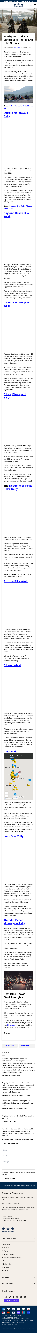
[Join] (33, 1203)
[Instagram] (17, 1297)
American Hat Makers (10, 1315)
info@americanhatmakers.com (12, 1218)
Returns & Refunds (8, 1254)
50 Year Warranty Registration (11, 1257)
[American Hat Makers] (18, 5)
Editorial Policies (16, 1320)
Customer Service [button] (10, 1238)
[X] (6, 1297)
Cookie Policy (24, 1319)
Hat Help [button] (5, 1277)
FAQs (3, 1261)
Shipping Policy (6, 1264)
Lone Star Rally (13, 836)
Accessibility (6, 1244)
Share (8, 1033)
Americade (10, 751)
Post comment (10, 1178)
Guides (4, 1185)
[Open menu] (3, 5)
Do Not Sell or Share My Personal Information (14, 1328)
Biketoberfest (12, 665)
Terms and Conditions (9, 1324)
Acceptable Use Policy (10, 1317)
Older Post (10, 1046)
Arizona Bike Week (16, 581)
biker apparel (12, 1025)
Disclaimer (5, 1320)
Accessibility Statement (10, 1319)
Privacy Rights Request (10, 1322)
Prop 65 (22, 1322)
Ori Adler (17, 48)
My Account (5, 1251)
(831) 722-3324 (7, 1216)
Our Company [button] (7, 1284)
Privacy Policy (6, 1210)
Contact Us (5, 1248)
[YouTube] (25, 1297)
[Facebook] (2, 1297)
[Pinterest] (13, 1297)
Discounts (5, 1270)
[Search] (31, 5)
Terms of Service (19, 1210)
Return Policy (6, 1267)
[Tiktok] (10, 1297)
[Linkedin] (21, 1297)
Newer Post (27, 1046)
